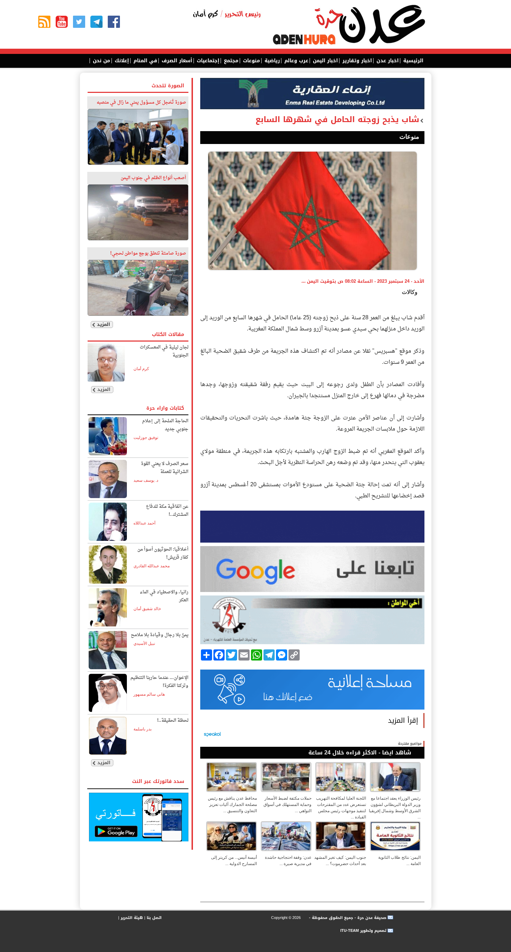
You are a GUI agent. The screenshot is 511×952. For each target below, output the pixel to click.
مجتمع (230, 60)
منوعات (250, 60)
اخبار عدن (387, 60)
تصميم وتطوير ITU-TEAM (363, 930)
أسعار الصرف (176, 60)
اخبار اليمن (324, 60)
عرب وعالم (295, 60)
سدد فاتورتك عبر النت (158, 781)
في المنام (144, 60)
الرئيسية (412, 60)
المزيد (103, 324)
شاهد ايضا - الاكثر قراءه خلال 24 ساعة (359, 752)
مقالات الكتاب (168, 334)
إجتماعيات (207, 60)
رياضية (271, 60)
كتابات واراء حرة (165, 408)
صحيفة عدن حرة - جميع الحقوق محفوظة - (347, 917)
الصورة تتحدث (168, 85)
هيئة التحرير (132, 917)
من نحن (100, 60)
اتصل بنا (154, 917)
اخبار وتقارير (356, 60)
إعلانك (121, 60)
